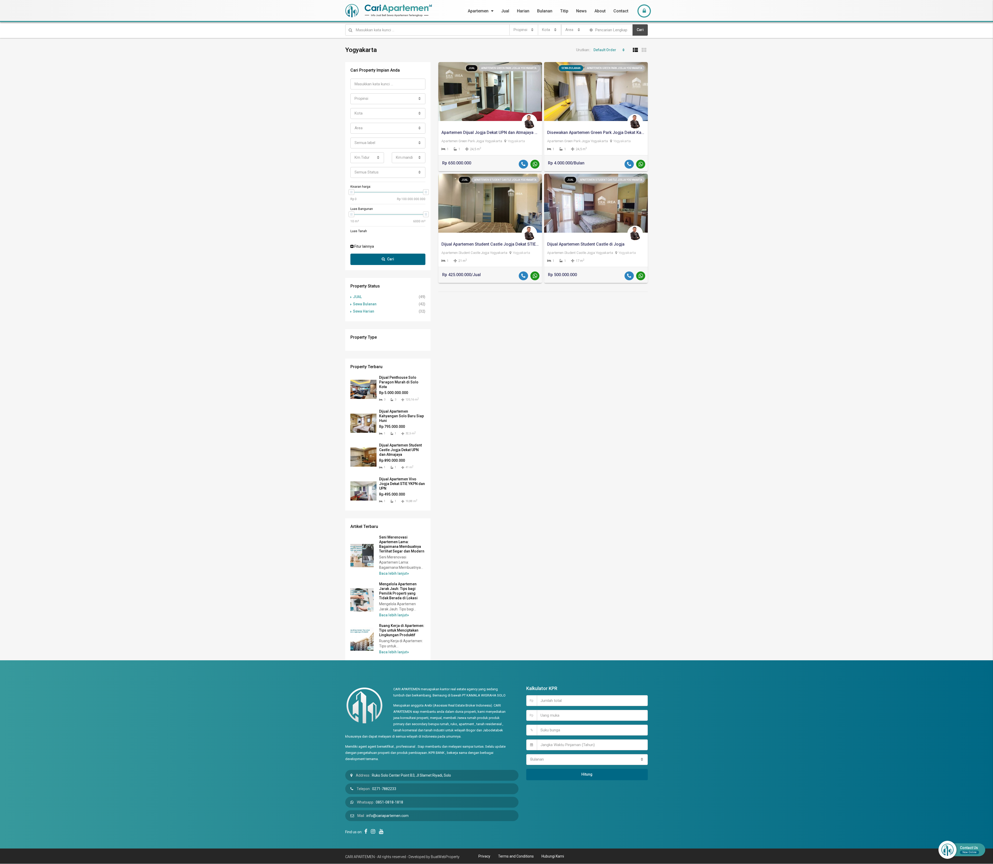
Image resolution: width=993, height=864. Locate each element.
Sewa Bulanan (365, 304)
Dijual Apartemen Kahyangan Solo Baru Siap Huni (401, 416)
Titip (564, 11)
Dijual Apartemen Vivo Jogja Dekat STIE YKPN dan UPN (402, 483)
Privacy (484, 856)
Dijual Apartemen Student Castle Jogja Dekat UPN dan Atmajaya (400, 450)
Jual (505, 11)
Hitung (586, 774)
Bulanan (544, 11)
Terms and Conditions (516, 856)
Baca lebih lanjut (393, 573)
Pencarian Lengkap (610, 30)
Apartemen (478, 11)
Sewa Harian (363, 311)
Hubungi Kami (552, 856)
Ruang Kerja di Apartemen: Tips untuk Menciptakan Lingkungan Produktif (401, 630)
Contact (620, 11)
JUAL (357, 297)
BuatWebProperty (445, 857)
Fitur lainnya (363, 246)
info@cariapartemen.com (387, 816)
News (581, 11)
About (600, 11)
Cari (640, 30)
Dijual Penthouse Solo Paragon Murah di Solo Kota (398, 382)
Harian (523, 11)
